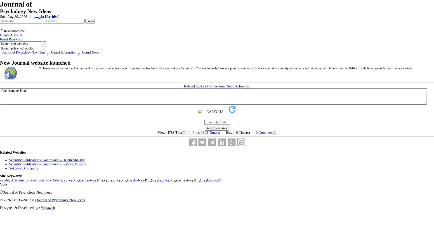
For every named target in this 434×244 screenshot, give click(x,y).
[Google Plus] (232, 142)
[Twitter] (202, 142)
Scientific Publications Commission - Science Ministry (47, 164)
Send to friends (238, 86)
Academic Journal (24, 180)
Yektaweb (48, 208)
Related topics (194, 86)
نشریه (4, 180)
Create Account (11, 35)
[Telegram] (212, 142)
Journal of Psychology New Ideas (61, 200)
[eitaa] (241, 142)
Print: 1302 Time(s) (206, 132)
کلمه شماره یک (209, 180)
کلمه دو (69, 180)
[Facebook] (193, 142)
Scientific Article (50, 180)
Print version (216, 86)
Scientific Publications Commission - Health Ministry (47, 160)
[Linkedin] (222, 142)
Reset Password (11, 39)
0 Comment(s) (266, 132)
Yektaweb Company (23, 168)
